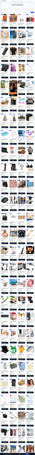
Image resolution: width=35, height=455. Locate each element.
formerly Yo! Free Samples (4, 1)
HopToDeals (4, 0)
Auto (16, 10)
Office (19, 10)
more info (22, 2)
